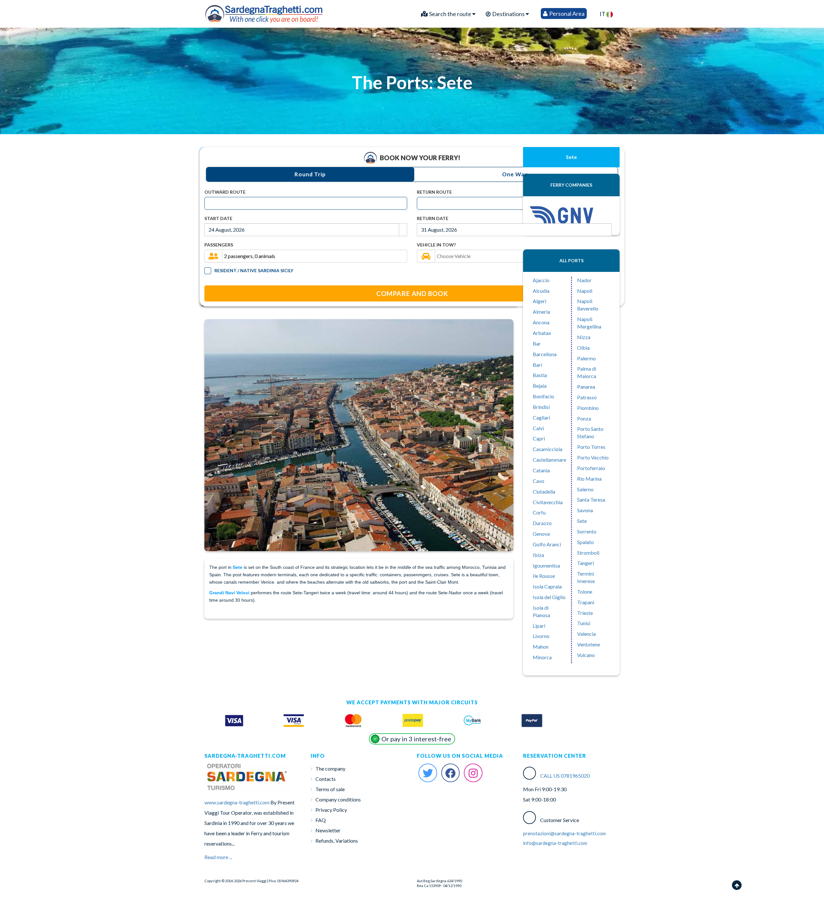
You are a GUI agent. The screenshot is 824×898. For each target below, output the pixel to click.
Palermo (586, 358)
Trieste (585, 613)
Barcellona (545, 354)
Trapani (585, 602)
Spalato (585, 542)
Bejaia (540, 386)
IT (603, 13)
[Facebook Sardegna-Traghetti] (450, 773)
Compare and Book (412, 293)
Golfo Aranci (547, 544)
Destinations (508, 13)
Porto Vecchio (593, 457)
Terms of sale (330, 789)
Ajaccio (541, 280)
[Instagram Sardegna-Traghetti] (473, 773)
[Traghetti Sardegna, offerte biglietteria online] (264, 12)
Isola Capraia (547, 586)
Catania (541, 470)
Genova (541, 534)
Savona (585, 510)
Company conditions (338, 799)
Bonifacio (543, 396)
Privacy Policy (331, 810)
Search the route (450, 13)
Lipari (539, 626)
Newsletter (328, 830)
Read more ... (218, 857)
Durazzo (542, 523)
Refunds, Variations (336, 841)
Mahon (540, 646)
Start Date (218, 218)
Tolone (584, 591)
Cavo (538, 481)
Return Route (434, 192)
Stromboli (588, 553)
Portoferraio (591, 468)
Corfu (539, 512)
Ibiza (538, 555)
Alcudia (541, 291)
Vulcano (586, 655)
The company (330, 768)
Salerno (585, 489)
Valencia (586, 634)
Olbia (583, 348)
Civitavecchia (548, 502)
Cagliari (541, 417)
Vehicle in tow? (436, 244)
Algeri (539, 301)
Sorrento (586, 531)
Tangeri (585, 563)
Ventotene (588, 644)
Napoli (584, 291)
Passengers (218, 244)
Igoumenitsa (546, 565)
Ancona (541, 322)
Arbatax (542, 333)
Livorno (541, 636)
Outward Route (225, 192)
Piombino (588, 408)
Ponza (584, 418)
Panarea (586, 387)
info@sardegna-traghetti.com (555, 843)
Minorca (542, 657)
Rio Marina (589, 479)
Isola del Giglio (549, 597)
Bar (537, 343)
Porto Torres (591, 447)
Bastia (540, 375)
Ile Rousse (544, 576)
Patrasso (587, 397)
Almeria (541, 312)
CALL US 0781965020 (565, 776)
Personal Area (566, 13)
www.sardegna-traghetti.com (236, 802)
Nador (584, 280)
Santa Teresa (591, 499)
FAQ (320, 820)
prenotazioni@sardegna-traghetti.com (564, 833)
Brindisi (541, 407)
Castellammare (549, 460)
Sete (582, 521)
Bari (537, 365)
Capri (539, 438)
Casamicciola (547, 449)
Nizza (583, 337)
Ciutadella (544, 491)
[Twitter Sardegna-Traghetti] (427, 773)
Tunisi (583, 623)
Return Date (432, 218)
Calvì (538, 428)
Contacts (325, 779)
